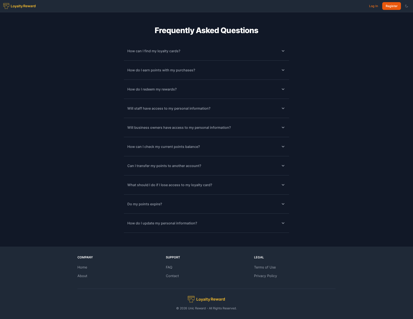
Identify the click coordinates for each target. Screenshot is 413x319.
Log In (373, 6)
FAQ (169, 267)
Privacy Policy (265, 276)
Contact (172, 276)
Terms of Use (265, 267)
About (82, 276)
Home (82, 267)
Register (392, 6)
